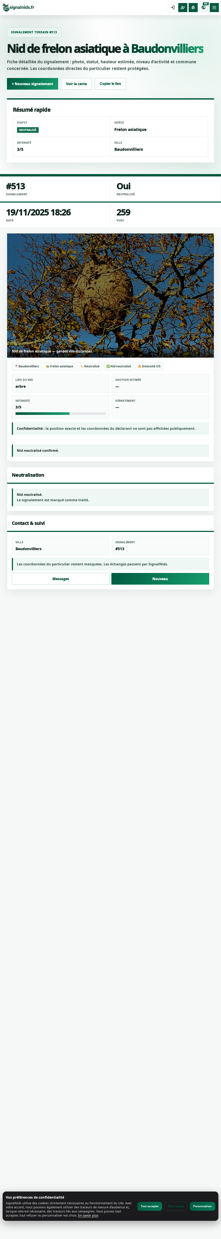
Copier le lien (110, 84)
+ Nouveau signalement (32, 83)
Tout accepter (150, 1206)
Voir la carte (76, 83)
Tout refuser (176, 1206)
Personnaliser (202, 1206)
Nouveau (160, 578)
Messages (60, 578)
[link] (84, 7)
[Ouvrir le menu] (214, 7)
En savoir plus (88, 1215)
